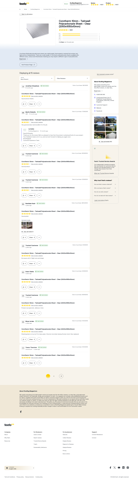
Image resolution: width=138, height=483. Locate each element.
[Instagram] (128, 467)
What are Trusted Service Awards (104, 173)
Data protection (29, 477)
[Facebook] (110, 467)
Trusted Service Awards (40, 441)
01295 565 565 (100, 94)
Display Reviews (67, 441)
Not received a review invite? (105, 74)
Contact (94, 437)
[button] (36, 78)
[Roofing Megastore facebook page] (20, 412)
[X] (114, 467)
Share (31, 104)
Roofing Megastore (35, 9)
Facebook (99, 111)
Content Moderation (97, 434)
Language (11, 467)
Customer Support (101, 105)
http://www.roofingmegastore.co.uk (79, 4)
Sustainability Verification (40, 447)
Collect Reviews (67, 437)
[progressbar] (71, 35)
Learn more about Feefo (101, 200)
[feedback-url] (26, 96)
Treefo (35, 444)
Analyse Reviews (67, 447)
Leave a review (37, 434)
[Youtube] (119, 467)
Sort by (22, 77)
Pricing (64, 450)
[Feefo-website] (24, 4)
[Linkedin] (123, 467)
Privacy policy (20, 477)
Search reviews (38, 437)
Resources (7, 441)
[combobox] (36, 78)
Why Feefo (7, 437)
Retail (25, 9)
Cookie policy (39, 477)
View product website (37, 96)
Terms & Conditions (9, 477)
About (6, 434)
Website (98, 108)
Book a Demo (66, 453)
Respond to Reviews (68, 444)
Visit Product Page (27, 64)
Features (65, 434)
